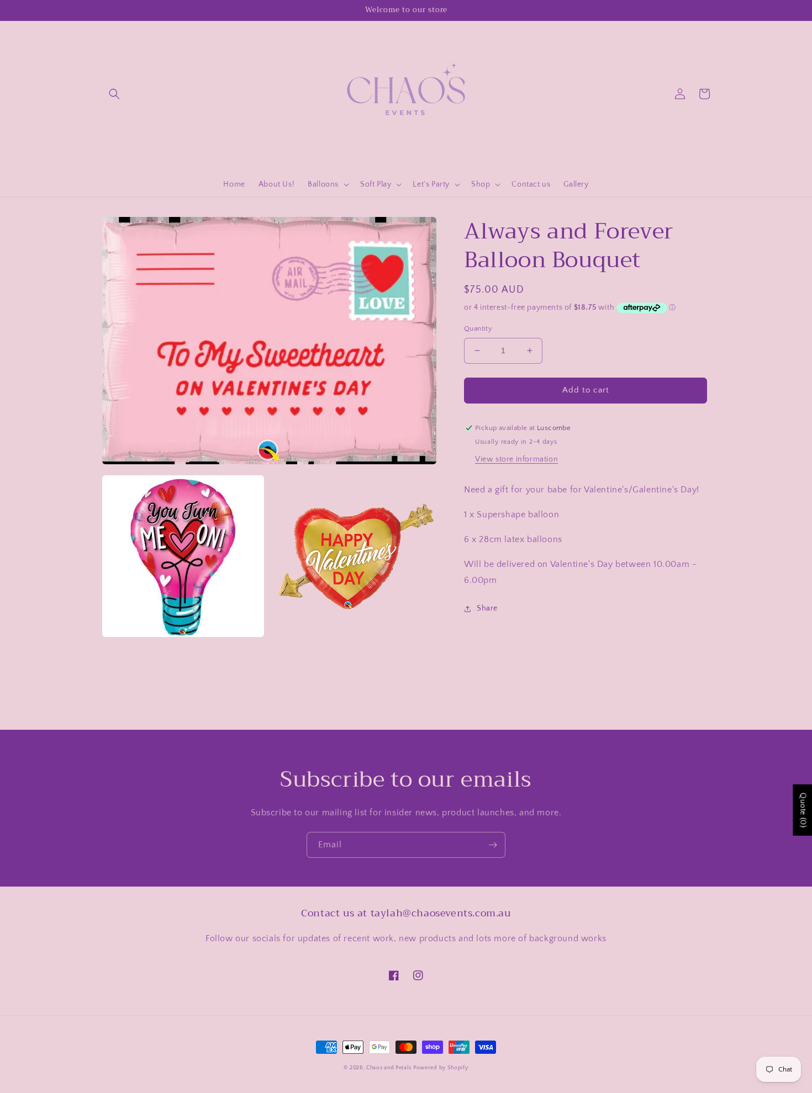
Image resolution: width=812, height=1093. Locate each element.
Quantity (478, 328)
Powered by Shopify (440, 1068)
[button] (114, 94)
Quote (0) (802, 810)
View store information (516, 459)
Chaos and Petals (388, 1068)
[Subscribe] (493, 845)
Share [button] (487, 608)
